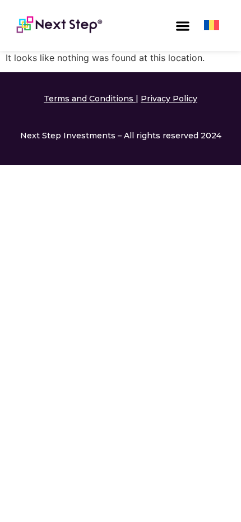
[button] (183, 25)
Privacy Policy (169, 99)
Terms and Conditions (88, 99)
